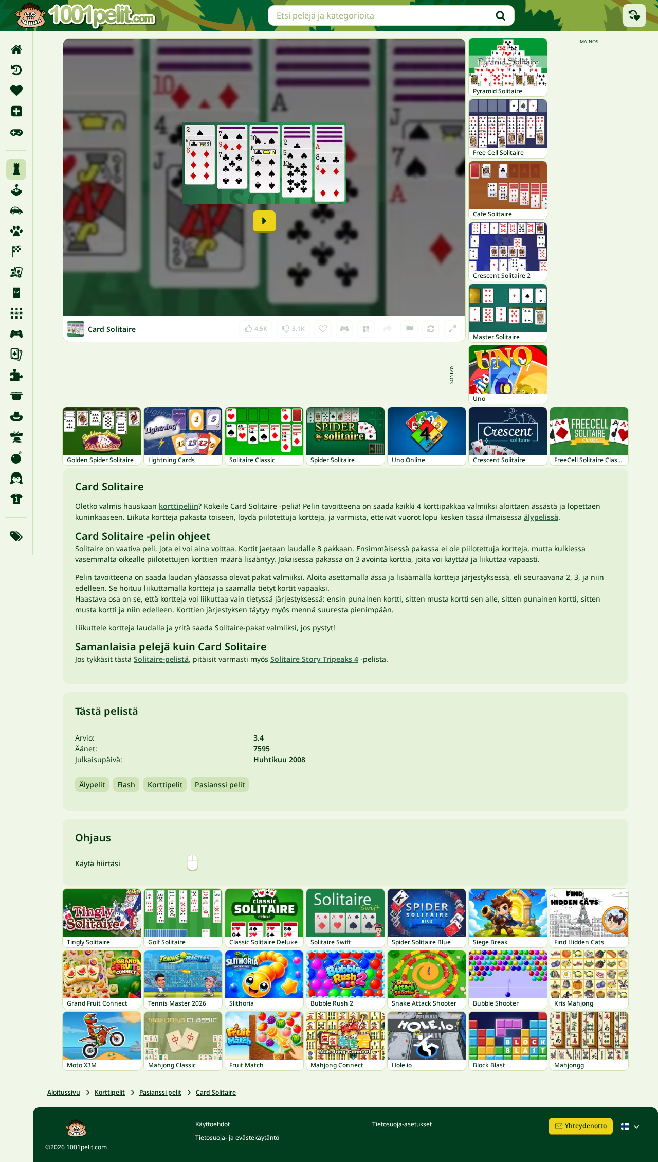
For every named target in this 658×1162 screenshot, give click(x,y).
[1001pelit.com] (85, 15)
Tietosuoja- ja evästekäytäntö (237, 1137)
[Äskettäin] (16, 70)
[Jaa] (387, 329)
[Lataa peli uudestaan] (431, 329)
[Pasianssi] (16, 354)
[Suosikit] (16, 90)
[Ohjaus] (344, 329)
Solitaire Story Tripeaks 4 (314, 659)
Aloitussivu (63, 1092)
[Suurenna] (452, 329)
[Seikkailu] (16, 416)
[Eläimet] (16, 231)
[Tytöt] (16, 478)
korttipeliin (178, 506)
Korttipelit (165, 784)
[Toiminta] (16, 457)
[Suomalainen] (631, 1126)
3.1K (293, 326)
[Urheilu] (16, 498)
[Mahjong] (16, 293)
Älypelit (92, 784)
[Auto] (16, 210)
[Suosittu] (16, 131)
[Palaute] (409, 329)
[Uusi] (16, 111)
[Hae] (500, 15)
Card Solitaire (216, 1092)
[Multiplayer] (16, 334)
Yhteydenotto (586, 1125)
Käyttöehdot (212, 1124)
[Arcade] (16, 190)
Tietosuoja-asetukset (402, 1124)
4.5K (255, 326)
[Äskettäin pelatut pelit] (634, 15)
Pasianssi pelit (220, 784)
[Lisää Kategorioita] (16, 536)
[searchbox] (391, 15)
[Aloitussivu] (16, 49)
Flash (126, 784)
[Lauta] (16, 272)
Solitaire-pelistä (161, 659)
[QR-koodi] (366, 329)
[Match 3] (16, 313)
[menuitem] (16, 49)
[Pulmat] (16, 375)
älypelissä (541, 517)
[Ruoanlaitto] (16, 395)
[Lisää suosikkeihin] (323, 329)
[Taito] (16, 437)
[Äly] (16, 169)
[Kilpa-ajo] (16, 251)
